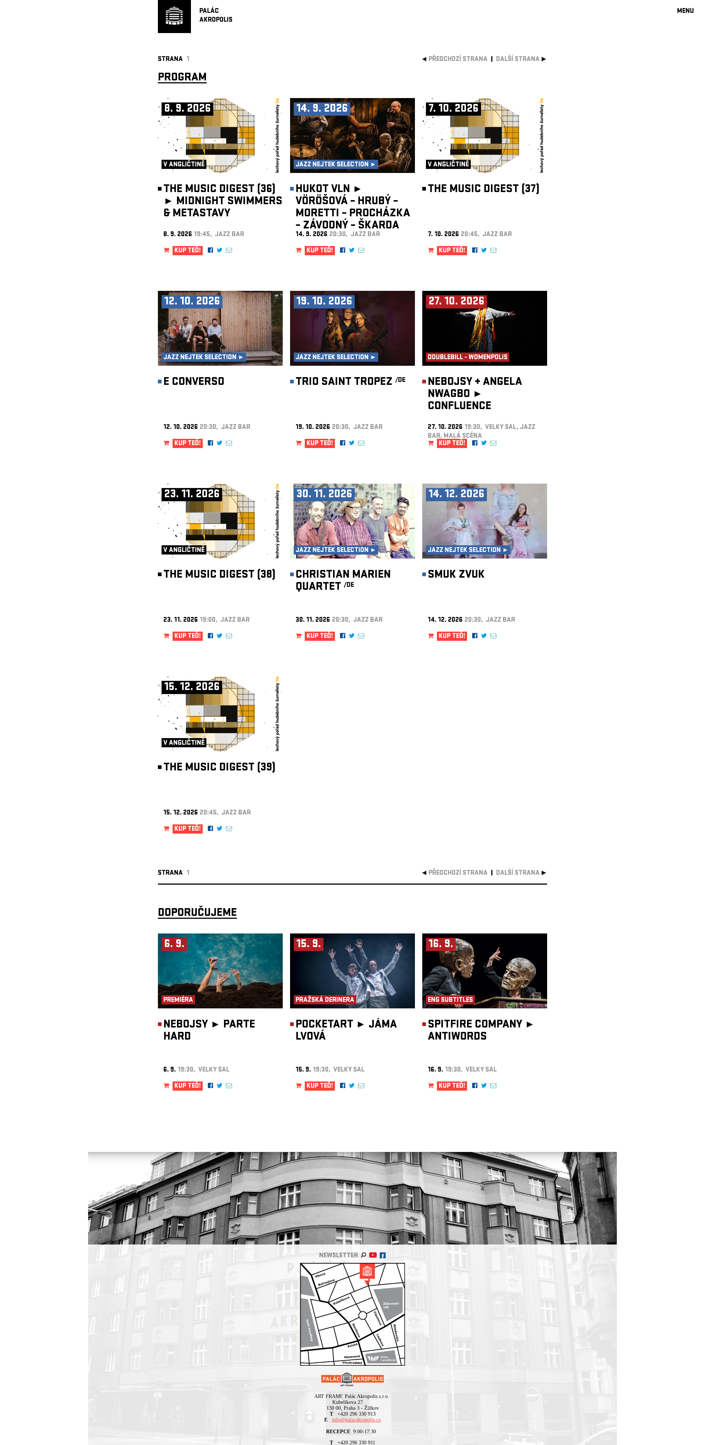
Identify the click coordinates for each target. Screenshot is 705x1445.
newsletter (338, 1256)
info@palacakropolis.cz (356, 1420)
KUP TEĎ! (187, 251)
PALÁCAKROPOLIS (215, 16)
